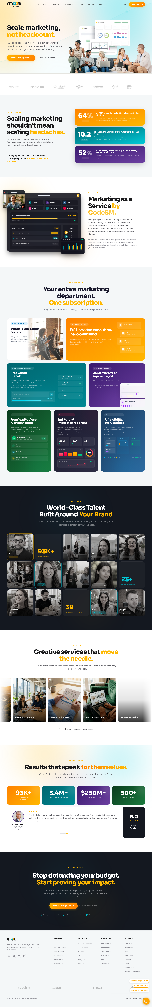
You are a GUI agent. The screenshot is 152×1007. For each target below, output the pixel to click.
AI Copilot (81, 951)
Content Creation (61, 951)
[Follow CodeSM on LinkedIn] (14, 956)
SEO (55, 943)
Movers (104, 959)
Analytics (81, 959)
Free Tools (129, 955)
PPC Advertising (60, 947)
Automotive (106, 951)
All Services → (59, 963)
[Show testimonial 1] (62, 833)
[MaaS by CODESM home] (14, 4)
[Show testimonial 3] (67, 833)
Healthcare (105, 947)
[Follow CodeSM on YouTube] (19, 956)
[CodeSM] (24, 987)
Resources (103, 4)
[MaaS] (98, 987)
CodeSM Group (132, 999)
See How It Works (47, 58)
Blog (126, 951)
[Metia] (57, 987)
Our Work (80, 4)
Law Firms (105, 955)
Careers (128, 959)
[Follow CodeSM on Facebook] (24, 956)
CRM (79, 955)
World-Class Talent (76, 507)
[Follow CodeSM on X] (9, 956)
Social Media (59, 955)
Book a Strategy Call (20, 58)
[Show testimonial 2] (65, 833)
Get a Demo (135, 4)
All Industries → (107, 963)
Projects (81, 963)
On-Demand (83, 947)
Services (68, 4)
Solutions (40, 4)
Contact (128, 963)
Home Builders (106, 943)
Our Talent (91, 4)
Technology (54, 4)
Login (125, 4)
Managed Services (85, 943)
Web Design (58, 959)
